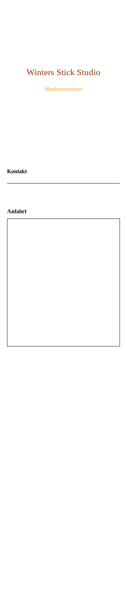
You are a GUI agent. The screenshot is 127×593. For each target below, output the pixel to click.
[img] (63, 129)
